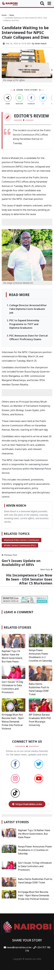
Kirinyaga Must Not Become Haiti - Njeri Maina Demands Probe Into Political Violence (13, 721)
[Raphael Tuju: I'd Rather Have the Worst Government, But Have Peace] (13, 640)
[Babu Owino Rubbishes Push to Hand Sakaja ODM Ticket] (40, 673)
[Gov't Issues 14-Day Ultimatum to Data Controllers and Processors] (13, 672)
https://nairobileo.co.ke (29, 804)
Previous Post (10, 555)
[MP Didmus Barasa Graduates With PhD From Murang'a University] (40, 704)
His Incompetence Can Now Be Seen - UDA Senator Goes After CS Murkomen (29, 579)
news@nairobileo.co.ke (19, 947)
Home (4, 15)
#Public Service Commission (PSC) (20, 545)
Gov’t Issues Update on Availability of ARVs (21, 562)
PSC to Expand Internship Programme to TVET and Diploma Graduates (24, 324)
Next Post (45, 569)
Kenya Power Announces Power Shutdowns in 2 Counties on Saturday (35, 850)
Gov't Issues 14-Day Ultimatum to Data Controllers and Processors (35, 866)
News (12, 15)
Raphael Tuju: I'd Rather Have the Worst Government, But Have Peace (34, 834)
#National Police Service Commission (21, 540)
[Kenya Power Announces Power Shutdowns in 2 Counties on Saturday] (40, 640)
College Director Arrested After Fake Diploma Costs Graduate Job (28, 309)
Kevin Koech (41, 43)
